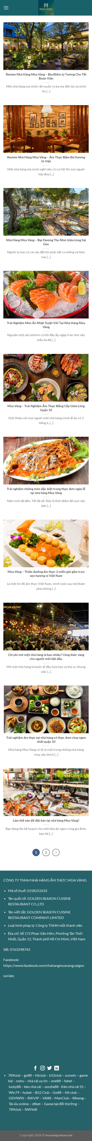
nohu (20, 1081)
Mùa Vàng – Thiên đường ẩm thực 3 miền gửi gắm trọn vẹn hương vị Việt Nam (46, 574)
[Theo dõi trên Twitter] (49, 1068)
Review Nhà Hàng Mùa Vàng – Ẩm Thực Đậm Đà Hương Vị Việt (46, 159)
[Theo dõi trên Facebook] (35, 1068)
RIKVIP (33, 1098)
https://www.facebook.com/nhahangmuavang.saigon (43, 965)
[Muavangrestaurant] (46, 8)
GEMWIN (16, 1098)
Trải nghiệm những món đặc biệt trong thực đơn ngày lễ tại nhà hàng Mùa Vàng (46, 491)
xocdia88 (51, 1086)
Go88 (57, 1092)
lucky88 (15, 1086)
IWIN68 (31, 1109)
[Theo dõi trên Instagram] (42, 1068)
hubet (27, 1092)
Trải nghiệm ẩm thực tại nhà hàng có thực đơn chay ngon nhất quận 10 (46, 739)
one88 (56, 1081)
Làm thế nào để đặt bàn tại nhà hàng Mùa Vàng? (46, 820)
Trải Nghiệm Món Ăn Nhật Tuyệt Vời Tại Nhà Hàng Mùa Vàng (46, 325)
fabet (68, 1081)
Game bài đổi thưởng (60, 1104)
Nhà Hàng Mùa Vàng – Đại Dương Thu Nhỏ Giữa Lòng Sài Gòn (46, 242)
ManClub (61, 1098)
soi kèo (8, 976)
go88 (28, 1075)
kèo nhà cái (32, 1086)
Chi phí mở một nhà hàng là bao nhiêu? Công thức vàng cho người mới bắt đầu (46, 657)
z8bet (36, 1104)
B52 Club (42, 1092)
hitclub (40, 1075)
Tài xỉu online (19, 1104)
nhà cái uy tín (37, 1081)
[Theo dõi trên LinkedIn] (56, 1068)
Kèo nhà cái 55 (72, 1086)
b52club (55, 1075)
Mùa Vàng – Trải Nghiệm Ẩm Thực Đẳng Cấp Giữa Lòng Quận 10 (46, 408)
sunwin (70, 1075)
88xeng (78, 1098)
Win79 (14, 1092)
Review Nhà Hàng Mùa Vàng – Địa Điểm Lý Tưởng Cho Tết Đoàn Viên (46, 76)
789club (14, 1075)
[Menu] (6, 7)
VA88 (46, 1098)
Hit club (71, 1092)
